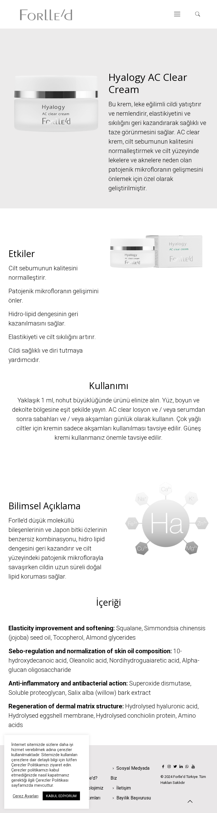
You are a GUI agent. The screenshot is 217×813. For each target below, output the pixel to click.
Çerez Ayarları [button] (25, 796)
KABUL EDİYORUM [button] (61, 796)
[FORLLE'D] (46, 14)
